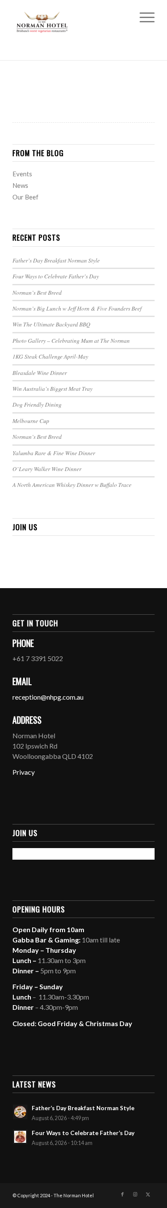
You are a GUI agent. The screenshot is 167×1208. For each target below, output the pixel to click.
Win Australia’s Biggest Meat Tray (52, 388)
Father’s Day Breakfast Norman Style (56, 260)
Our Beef (25, 197)
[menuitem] (143, 17)
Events (22, 174)
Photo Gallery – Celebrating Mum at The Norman (71, 340)
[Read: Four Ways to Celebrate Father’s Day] (20, 1137)
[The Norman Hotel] (69, 17)
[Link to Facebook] (122, 1194)
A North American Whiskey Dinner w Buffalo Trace (71, 484)
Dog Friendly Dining (37, 404)
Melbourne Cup (30, 421)
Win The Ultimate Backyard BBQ (51, 324)
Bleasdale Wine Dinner (39, 372)
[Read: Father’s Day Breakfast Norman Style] (20, 1112)
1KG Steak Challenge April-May (50, 356)
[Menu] (143, 17)
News (20, 185)
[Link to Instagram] (135, 1194)
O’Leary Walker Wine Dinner (46, 469)
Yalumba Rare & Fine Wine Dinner (53, 453)
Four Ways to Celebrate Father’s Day (55, 276)
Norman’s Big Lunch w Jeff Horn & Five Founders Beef (77, 308)
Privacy (23, 772)
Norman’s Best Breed (37, 292)
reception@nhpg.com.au (48, 697)
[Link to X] (148, 1194)
